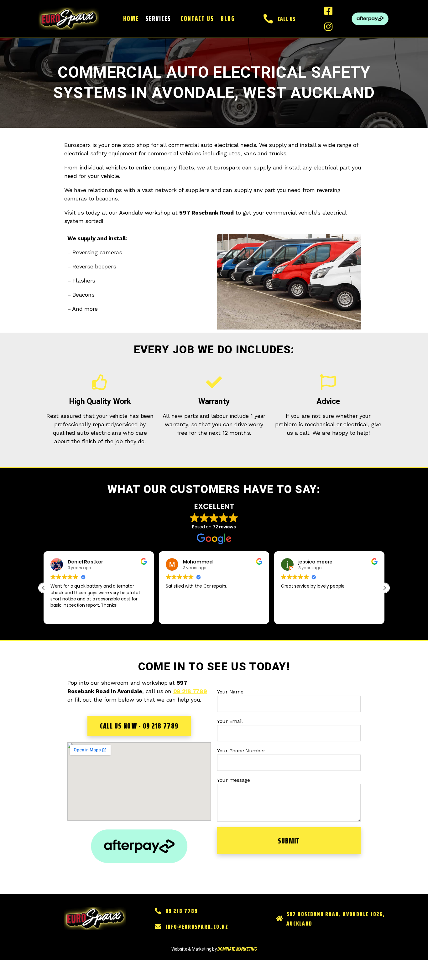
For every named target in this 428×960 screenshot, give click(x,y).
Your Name (230, 692)
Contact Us (197, 18)
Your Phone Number (241, 751)
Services (158, 18)
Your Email (230, 721)
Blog (228, 18)
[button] (159, 19)
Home (131, 18)
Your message (233, 780)
